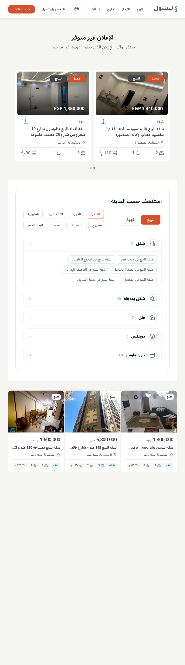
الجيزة (77, 214)
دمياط (57, 225)
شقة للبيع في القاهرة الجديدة (134, 269)
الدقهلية (77, 225)
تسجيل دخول (51, 9)
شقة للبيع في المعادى (138, 279)
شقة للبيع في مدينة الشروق (95, 279)
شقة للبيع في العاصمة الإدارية (86, 269)
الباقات (95, 9)
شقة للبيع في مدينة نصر (136, 259)
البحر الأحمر (35, 225)
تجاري (111, 9)
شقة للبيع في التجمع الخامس (91, 259)
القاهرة (95, 214)
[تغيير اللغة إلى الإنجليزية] (76, 9)
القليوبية (33, 214)
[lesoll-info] (103, 122)
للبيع (140, 9)
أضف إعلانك (22, 9)
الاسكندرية (56, 214)
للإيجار (126, 9)
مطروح (97, 225)
